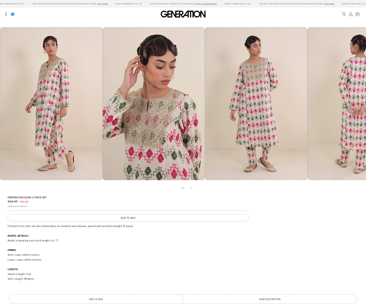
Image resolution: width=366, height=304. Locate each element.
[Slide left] (174, 188)
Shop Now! (102, 3)
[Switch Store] (12, 14)
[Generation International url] (183, 14)
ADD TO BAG (128, 218)
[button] (344, 14)
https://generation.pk (206, 3)
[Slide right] (191, 188)
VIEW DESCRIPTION (270, 299)
